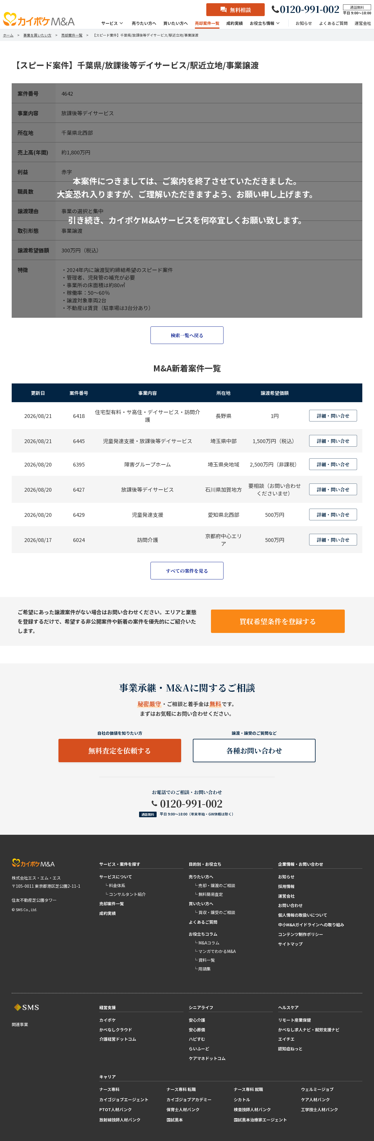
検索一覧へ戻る (187, 335)
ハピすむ (197, 1039)
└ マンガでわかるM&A (214, 951)
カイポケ (107, 1020)
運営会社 (286, 896)
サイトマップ (290, 944)
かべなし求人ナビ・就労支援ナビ (309, 1029)
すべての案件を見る (187, 570)
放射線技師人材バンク (120, 1120)
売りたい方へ (201, 877)
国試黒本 (175, 1120)
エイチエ (286, 1039)
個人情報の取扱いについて (302, 915)
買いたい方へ (201, 903)
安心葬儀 (197, 1029)
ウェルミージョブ (317, 1089)
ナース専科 (109, 1089)
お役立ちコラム (203, 934)
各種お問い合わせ (254, 750)
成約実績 (107, 913)
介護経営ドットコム (117, 1039)
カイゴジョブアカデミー (189, 1099)
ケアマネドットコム (207, 1058)
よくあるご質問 (203, 922)
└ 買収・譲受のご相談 (214, 912)
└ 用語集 (202, 969)
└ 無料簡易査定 (208, 894)
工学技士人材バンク (319, 1109)
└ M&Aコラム (206, 943)
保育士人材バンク (183, 1109)
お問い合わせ (290, 905)
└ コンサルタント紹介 (125, 894)
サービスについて (115, 877)
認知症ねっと (290, 1048)
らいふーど (199, 1048)
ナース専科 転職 (181, 1089)
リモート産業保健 (294, 1020)
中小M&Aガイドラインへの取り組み (311, 924)
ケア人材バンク (315, 1099)
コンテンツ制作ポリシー (300, 934)
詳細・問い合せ (333, 415)
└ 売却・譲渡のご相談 (214, 885)
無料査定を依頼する (119, 750)
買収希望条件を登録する (277, 621)
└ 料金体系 (114, 885)
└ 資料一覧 (204, 960)
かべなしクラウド (115, 1029)
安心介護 (197, 1020)
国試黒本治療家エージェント (260, 1120)
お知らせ (286, 877)
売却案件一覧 (111, 903)
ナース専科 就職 (248, 1089)
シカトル (242, 1099)
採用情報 (286, 886)
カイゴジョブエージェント (123, 1099)
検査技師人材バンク (252, 1109)
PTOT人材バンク (115, 1109)
